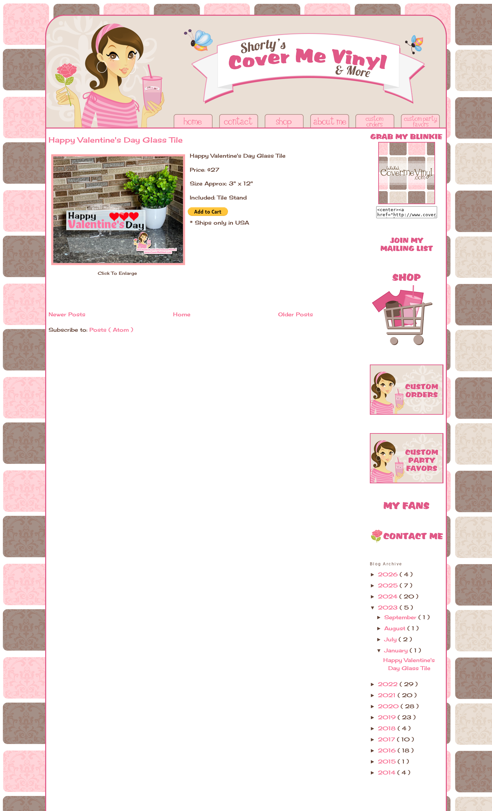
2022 (389, 684)
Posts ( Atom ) (111, 329)
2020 (389, 706)
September (401, 617)
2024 (388, 596)
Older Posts (295, 314)
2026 (389, 574)
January (397, 650)
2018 (388, 728)
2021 (388, 695)
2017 (387, 739)
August (395, 628)
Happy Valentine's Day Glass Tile (116, 139)
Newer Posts (67, 314)
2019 (388, 717)
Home (181, 314)
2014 (387, 772)
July (391, 639)
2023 (389, 607)
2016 (388, 750)
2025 (389, 585)
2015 (388, 761)
